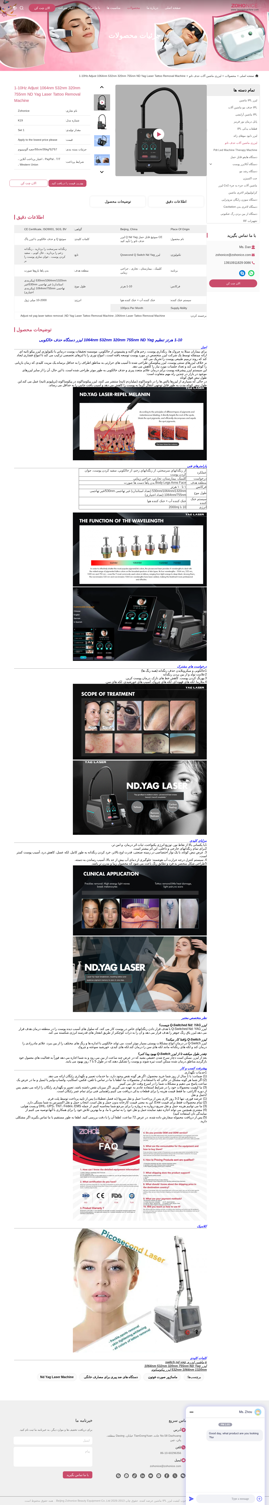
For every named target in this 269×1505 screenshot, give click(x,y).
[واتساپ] (251, 273)
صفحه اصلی (173, 7)
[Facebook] (167, 1476)
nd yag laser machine (57, 1377)
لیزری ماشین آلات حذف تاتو (205, 75)
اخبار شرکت (66, 7)
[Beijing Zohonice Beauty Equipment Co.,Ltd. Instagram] (158, 1476)
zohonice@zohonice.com (233, 255)
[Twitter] (175, 1476)
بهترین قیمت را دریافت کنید (67, 183)
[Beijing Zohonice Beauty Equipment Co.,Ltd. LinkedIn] (142, 1476)
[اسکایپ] (242, 273)
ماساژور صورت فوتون (162, 1377)
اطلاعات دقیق (176, 202)
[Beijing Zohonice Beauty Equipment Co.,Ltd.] (245, 8)
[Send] (191, 1498)
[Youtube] (150, 1476)
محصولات (133, 7)
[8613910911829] (126, 1476)
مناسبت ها (114, 7)
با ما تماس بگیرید (90, 7)
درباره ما (152, 7)
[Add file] (259, 1498)
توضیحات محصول (118, 202)
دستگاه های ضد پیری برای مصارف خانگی (111, 1377)
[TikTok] (134, 1476)
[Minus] (191, 1412)
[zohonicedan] (118, 1476)
